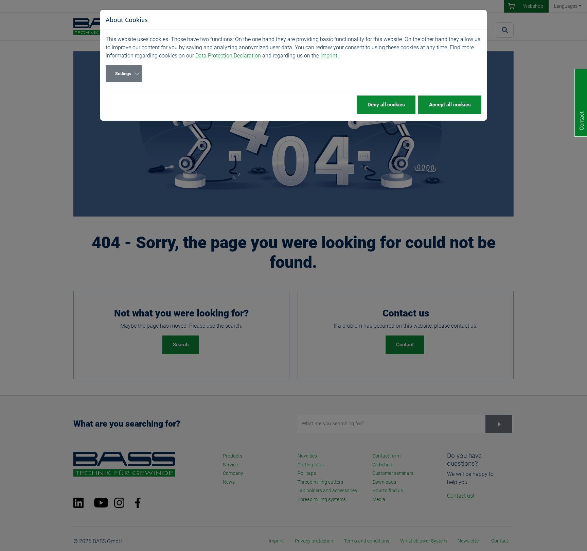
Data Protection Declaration (228, 55)
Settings (123, 73)
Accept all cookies (450, 105)
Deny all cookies (386, 105)
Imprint (328, 55)
